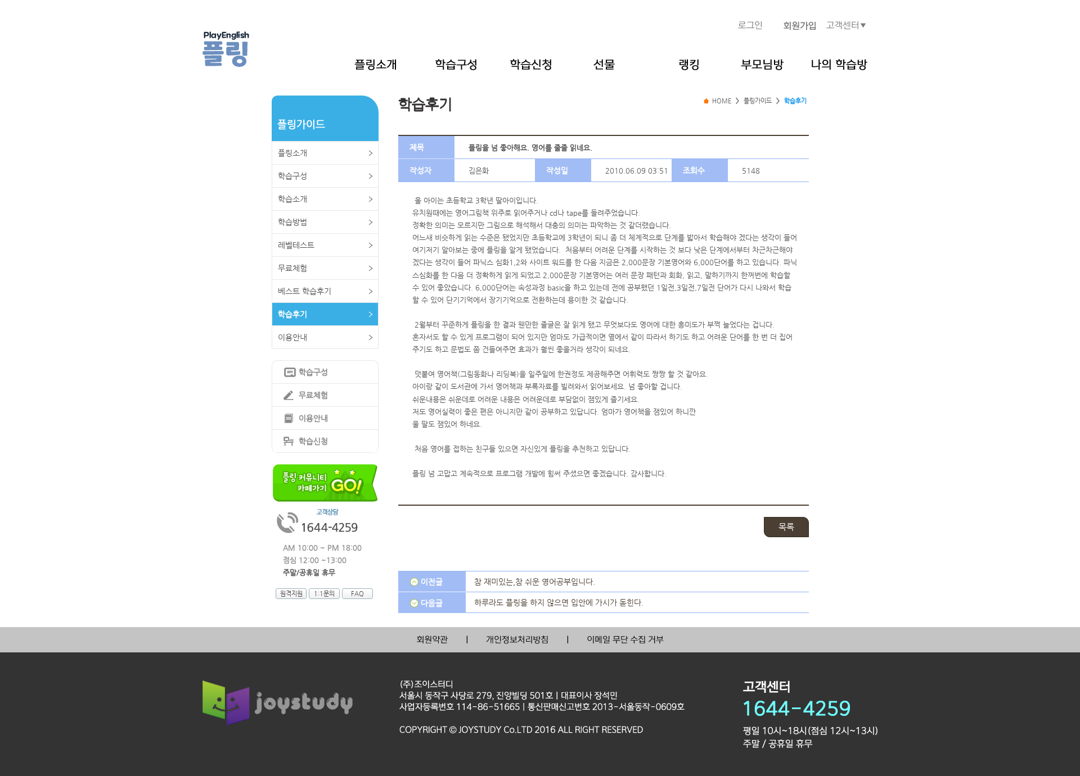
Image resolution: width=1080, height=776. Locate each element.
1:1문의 (324, 593)
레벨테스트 (296, 244)
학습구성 (292, 175)
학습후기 (292, 314)
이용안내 (292, 337)
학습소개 (292, 198)
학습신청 (313, 441)
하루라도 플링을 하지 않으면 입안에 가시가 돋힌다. (559, 602)
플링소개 (292, 152)
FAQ (357, 593)
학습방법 (292, 221)
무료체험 (292, 268)
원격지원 (291, 593)
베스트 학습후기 (304, 291)
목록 (786, 527)
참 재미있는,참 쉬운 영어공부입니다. (534, 581)
